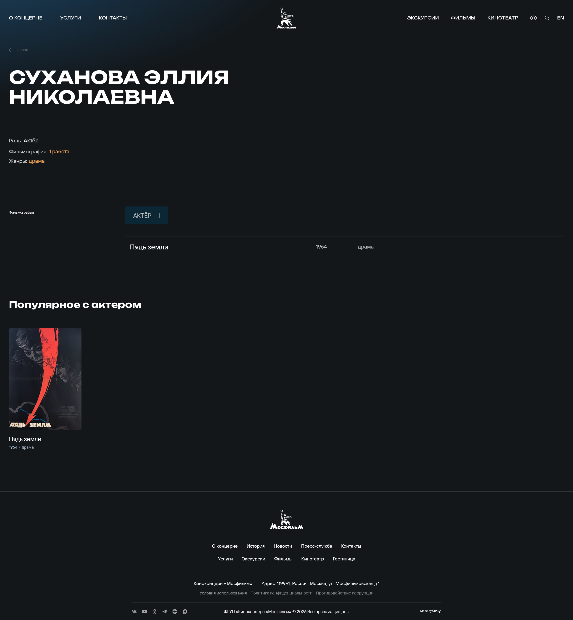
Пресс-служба (316, 546)
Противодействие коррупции (345, 592)
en (560, 18)
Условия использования (223, 592)
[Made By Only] (430, 611)
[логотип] (286, 18)
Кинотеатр (502, 18)
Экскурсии (423, 18)
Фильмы (463, 18)
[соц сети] (134, 611)
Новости (283, 546)
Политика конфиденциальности (281, 592)
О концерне (25, 18)
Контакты (113, 18)
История (256, 546)
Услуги (70, 18)
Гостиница (344, 559)
